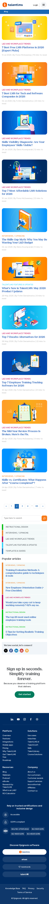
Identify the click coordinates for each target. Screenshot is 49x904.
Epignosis (17, 898)
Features (6, 739)
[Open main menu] (43, 5)
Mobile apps (8, 745)
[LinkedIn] (12, 719)
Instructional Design (17, 527)
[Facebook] (30, 719)
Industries (32, 739)
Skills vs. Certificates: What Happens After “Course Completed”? (24, 481)
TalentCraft (33, 745)
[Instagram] (24, 719)
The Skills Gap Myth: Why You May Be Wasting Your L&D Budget (24, 241)
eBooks (6, 781)
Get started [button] (24, 694)
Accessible (15, 815)
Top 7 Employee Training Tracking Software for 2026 (22, 384)
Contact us (33, 791)
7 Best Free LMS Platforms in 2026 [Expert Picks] (23, 49)
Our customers (34, 775)
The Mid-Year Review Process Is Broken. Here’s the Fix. (21, 433)
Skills (30, 748)
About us (31, 772)
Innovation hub (34, 785)
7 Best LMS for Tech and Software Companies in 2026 (22, 95)
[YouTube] (18, 719)
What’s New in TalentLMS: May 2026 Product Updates (24, 290)
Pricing (5, 748)
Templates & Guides (16, 551)
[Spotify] (37, 719)
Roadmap (7, 760)
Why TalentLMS (9, 751)
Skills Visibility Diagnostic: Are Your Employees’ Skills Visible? (23, 143)
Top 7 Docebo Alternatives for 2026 (23, 337)
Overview (7, 735)
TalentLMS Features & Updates (17, 285)
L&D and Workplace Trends (16, 44)
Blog (6, 12)
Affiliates (31, 788)
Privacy (31, 888)
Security (40, 888)
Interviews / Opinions (13, 236)
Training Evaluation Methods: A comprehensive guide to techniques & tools (25, 573)
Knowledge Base (12, 888)
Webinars (6, 775)
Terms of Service (24, 892)
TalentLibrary (33, 751)
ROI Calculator (9, 793)
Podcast (6, 778)
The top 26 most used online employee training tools (21, 618)
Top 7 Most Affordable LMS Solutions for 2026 (24, 192)
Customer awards (35, 778)
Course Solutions (35, 754)
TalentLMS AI (33, 742)
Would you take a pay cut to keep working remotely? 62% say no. (23, 604)
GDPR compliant (17, 822)
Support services (35, 781)
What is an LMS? (9, 790)
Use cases (32, 735)
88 (36, 506)
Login (35, 5)
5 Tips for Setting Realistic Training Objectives (25, 633)
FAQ (24, 888)
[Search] (44, 518)
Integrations (8, 742)
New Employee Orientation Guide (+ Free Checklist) (25, 589)
